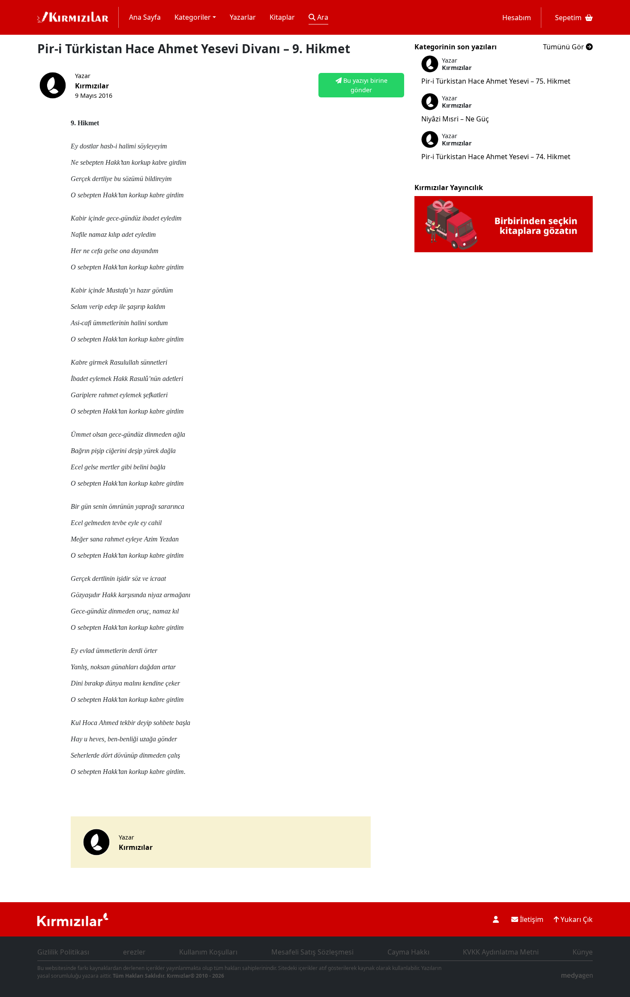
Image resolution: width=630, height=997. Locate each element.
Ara (321, 17)
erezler (134, 952)
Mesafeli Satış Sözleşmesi (312, 952)
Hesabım (516, 17)
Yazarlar (243, 17)
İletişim (530, 919)
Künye (583, 952)
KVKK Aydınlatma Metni (501, 952)
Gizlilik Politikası (63, 952)
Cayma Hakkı (408, 952)
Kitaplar (282, 17)
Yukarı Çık (576, 919)
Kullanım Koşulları (208, 952)
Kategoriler (192, 17)
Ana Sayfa (145, 17)
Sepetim (568, 17)
